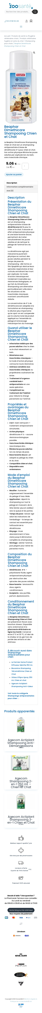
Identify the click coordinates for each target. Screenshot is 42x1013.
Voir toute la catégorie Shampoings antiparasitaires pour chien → (21, 696)
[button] (34, 53)
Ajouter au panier (14, 174)
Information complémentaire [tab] (20, 187)
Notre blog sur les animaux (21, 910)
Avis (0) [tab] (10, 191)
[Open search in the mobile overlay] (21, 12)
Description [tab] (12, 183)
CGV (30, 1001)
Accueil (7, 36)
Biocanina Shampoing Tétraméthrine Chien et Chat (21, 671)
